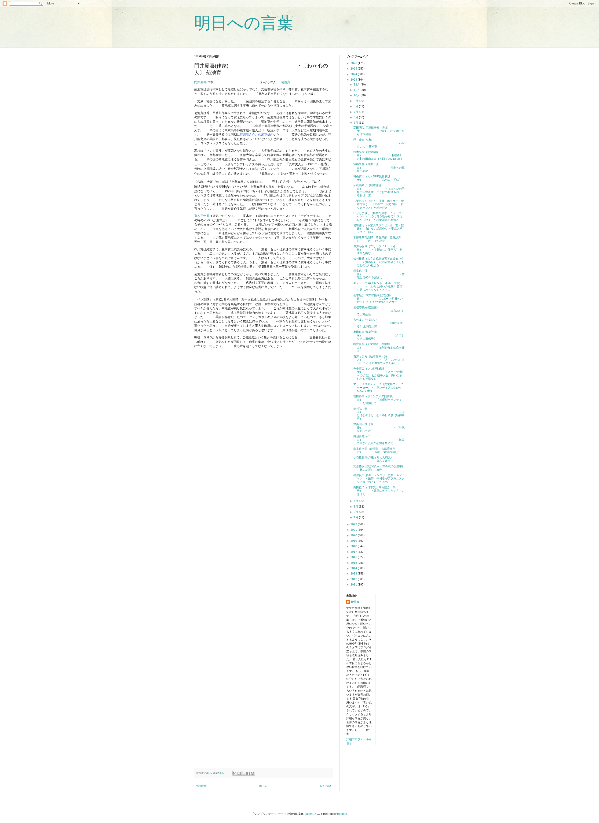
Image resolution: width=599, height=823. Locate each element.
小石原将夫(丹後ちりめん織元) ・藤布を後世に (373, 459)
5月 (356, 122)
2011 (354, 584)
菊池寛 (286, 82)
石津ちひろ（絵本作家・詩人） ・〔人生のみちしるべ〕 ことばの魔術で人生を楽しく (379, 360)
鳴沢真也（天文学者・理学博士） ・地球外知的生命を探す (379, 347)
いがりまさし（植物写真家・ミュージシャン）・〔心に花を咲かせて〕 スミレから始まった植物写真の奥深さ (378, 216)
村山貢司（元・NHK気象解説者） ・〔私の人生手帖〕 (377, 178)
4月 (356, 501)
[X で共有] (243, 773)
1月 (356, 517)
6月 (356, 117)
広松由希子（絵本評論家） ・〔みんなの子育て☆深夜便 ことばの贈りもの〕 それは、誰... (379, 190)
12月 (357, 84)
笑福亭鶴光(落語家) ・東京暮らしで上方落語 (379, 311)
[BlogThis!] (239, 773)
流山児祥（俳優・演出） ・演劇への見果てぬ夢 (379, 168)
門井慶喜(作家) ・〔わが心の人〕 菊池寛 (379, 143)
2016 (354, 557)
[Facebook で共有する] (248, 773)
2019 (354, 540)
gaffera (309, 814)
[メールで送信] (234, 773)
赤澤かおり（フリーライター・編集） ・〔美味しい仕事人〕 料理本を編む (377, 250)
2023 (354, 79)
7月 (356, 112)
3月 (356, 506)
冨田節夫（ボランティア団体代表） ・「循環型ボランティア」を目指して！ (377, 400)
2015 (354, 562)
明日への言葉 (243, 23)
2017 (354, 551)
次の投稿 (201, 786)
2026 (354, 63)
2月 (356, 512)
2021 (354, 529)
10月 (357, 95)
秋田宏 (355, 602)
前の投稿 (325, 786)
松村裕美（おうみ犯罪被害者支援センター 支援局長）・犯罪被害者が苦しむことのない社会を (379, 262)
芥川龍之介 (247, 134)
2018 (354, 546)
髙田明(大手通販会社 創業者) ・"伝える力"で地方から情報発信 (379, 131)
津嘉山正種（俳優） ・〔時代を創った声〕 (379, 428)
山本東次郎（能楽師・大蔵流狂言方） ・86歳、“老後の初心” (375, 450)
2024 (354, 74)
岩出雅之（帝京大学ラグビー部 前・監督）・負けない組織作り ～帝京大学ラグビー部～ (378, 229)
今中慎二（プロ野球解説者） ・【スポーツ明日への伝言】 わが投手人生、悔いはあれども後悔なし (379, 373)
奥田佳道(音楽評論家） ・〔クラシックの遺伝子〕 (379, 335)
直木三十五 (201, 216)
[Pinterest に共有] (252, 773)
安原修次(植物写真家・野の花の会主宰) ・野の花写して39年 (378, 468)
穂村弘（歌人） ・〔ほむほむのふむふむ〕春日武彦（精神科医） (379, 413)
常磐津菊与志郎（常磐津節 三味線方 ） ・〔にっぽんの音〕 (377, 239)
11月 (357, 90)
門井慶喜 (200, 82)
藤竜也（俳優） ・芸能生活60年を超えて (379, 274)
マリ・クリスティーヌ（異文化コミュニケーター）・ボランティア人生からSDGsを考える (378, 387)
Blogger (342, 814)
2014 (354, 568)
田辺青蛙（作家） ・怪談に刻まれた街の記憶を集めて (379, 440)
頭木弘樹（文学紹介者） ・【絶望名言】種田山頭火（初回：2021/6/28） (378, 155)
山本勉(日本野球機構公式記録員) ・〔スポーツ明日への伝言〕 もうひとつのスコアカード (378, 299)
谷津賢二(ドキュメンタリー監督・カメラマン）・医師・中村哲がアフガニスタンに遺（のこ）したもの (379, 479)
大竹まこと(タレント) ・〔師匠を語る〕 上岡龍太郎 (378, 323)
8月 (356, 106)
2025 (354, 68)
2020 (354, 535)
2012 (354, 579)
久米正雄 (264, 134)
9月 (356, 101)
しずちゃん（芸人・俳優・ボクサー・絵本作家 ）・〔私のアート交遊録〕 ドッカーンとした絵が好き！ (378, 204)
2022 (354, 524)
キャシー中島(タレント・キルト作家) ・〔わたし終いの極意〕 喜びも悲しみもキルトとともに (377, 287)
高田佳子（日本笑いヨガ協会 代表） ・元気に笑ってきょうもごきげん (379, 491)
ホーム (263, 786)
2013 (354, 573)
